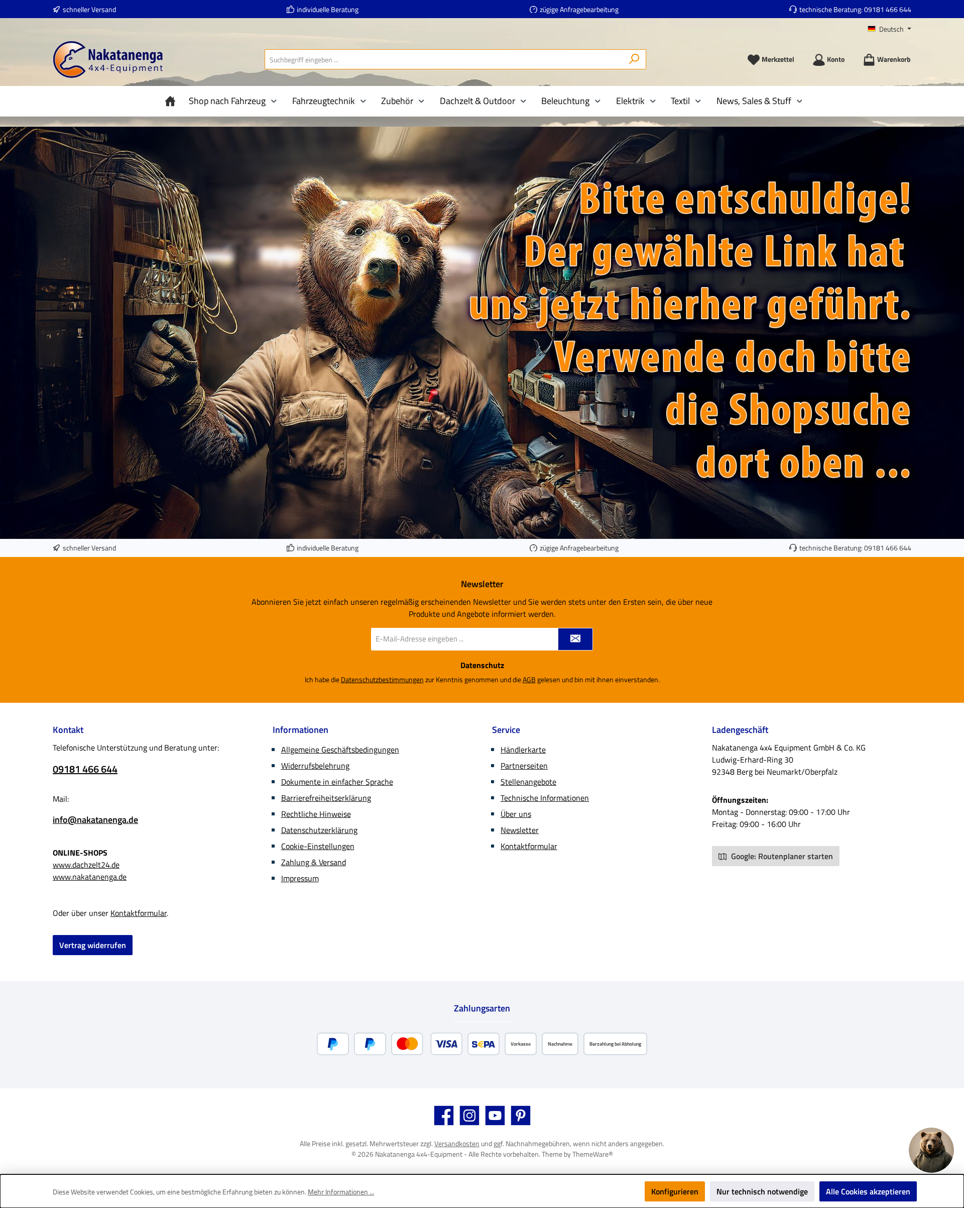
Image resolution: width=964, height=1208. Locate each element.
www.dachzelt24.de (86, 865)
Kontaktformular (138, 913)
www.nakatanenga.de (90, 877)
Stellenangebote (528, 782)
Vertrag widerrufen (92, 945)
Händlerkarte (523, 750)
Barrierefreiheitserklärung (326, 798)
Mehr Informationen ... (341, 1191)
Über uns (516, 814)
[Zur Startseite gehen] (108, 59)
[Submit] (575, 639)
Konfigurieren (674, 1191)
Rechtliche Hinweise (316, 814)
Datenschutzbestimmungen (382, 679)
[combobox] (444, 59)
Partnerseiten (524, 766)
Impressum (300, 878)
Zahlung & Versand (313, 862)
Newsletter (520, 830)
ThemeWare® (592, 1154)
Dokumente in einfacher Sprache (337, 782)
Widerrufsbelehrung (315, 766)
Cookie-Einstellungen (317, 846)
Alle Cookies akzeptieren (868, 1191)
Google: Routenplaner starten (781, 856)
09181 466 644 (887, 9)
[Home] (173, 101)
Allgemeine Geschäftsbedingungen (340, 750)
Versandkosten (456, 1143)
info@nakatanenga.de (95, 819)
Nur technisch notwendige (762, 1191)
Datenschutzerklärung (319, 830)
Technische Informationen (545, 798)
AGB (529, 679)
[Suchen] (634, 59)
